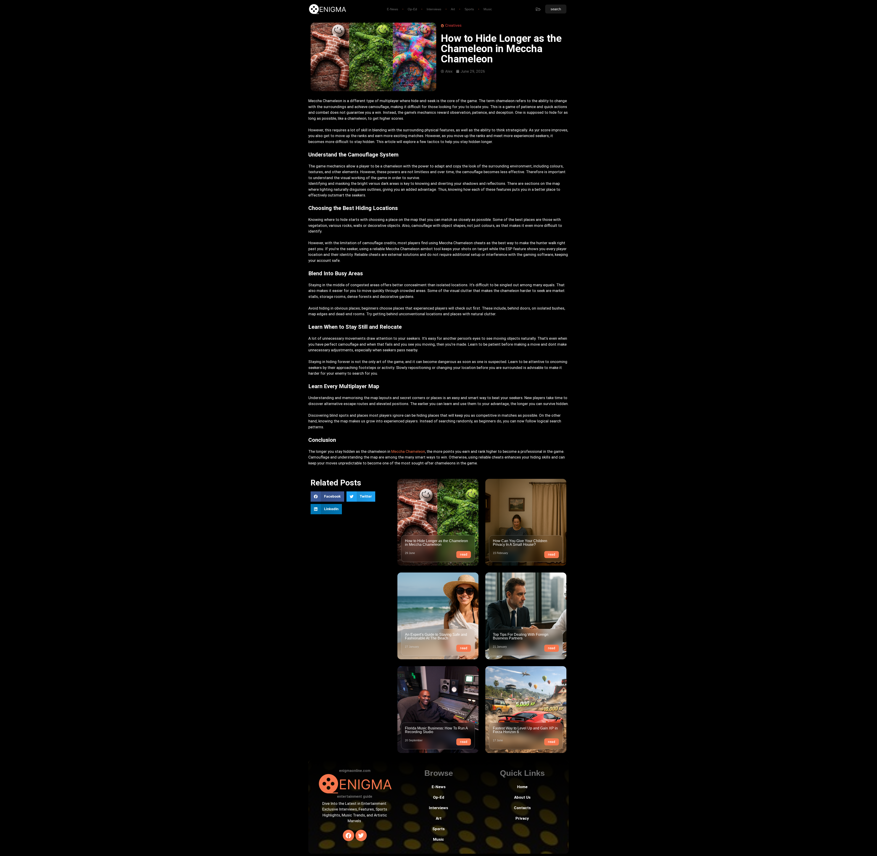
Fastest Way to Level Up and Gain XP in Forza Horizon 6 (525, 730)
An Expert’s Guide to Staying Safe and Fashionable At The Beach (436, 636)
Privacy (522, 818)
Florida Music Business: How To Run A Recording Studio (436, 730)
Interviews (434, 9)
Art (453, 9)
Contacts (522, 808)
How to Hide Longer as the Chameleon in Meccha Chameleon (436, 542)
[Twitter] (361, 835)
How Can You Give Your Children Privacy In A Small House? (520, 542)
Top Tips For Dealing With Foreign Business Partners (520, 636)
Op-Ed (412, 9)
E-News (392, 9)
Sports (469, 9)
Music (487, 9)
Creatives (453, 25)
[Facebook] (348, 835)
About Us (522, 797)
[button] (327, 496)
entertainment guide (354, 796)
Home (522, 786)
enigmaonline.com (354, 771)
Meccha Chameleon (408, 451)
